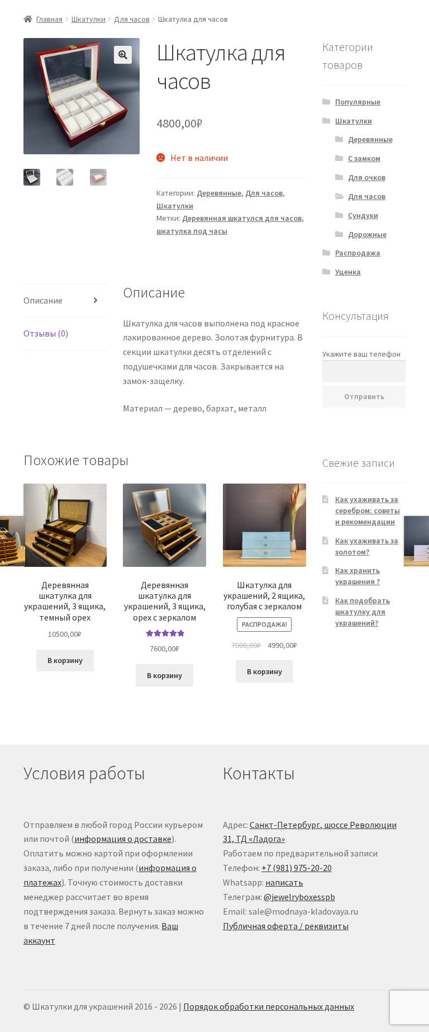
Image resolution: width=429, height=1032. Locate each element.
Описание (43, 300)
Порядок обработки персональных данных (268, 1006)
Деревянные (219, 193)
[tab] (65, 301)
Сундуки (363, 215)
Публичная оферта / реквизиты (286, 925)
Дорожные (367, 234)
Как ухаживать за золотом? (366, 546)
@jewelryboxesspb (299, 896)
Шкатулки (89, 19)
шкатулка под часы (191, 231)
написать (284, 882)
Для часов (132, 19)
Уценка (348, 272)
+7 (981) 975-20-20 (296, 867)
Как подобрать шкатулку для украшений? (362, 611)
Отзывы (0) (45, 333)
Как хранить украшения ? (357, 575)
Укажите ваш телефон (361, 354)
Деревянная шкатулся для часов (242, 218)
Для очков (366, 177)
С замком (364, 158)
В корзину (65, 660)
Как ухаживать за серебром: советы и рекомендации (367, 510)
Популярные (357, 102)
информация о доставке (122, 838)
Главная (49, 19)
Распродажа (357, 253)
